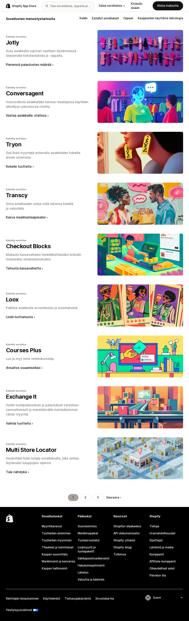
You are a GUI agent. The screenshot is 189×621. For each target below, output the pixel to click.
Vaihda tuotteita (18, 423)
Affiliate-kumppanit (163, 561)
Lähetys (83, 572)
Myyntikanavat (52, 526)
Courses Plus (24, 350)
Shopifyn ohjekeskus (127, 526)
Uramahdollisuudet (162, 533)
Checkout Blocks (28, 246)
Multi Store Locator (31, 449)
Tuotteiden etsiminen (56, 533)
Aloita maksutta (167, 5)
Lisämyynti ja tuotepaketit (87, 549)
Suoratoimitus (87, 526)
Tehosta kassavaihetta (23, 268)
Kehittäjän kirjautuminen (22, 598)
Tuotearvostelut (88, 540)
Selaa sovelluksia (110, 5)
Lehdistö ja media (161, 547)
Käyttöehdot (51, 598)
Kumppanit (157, 554)
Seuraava (112, 497)
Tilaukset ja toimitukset (57, 547)
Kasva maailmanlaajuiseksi (26, 217)
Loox (12, 299)
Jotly (12, 42)
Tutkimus (120, 554)
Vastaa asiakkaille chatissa (26, 115)
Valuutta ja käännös (91, 579)
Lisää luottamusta (19, 317)
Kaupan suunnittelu (55, 554)
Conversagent (25, 93)
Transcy (17, 195)
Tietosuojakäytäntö (78, 598)
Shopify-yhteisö (124, 540)
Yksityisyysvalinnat (19, 610)
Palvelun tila (158, 575)
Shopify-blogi (123, 547)
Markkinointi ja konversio (58, 561)
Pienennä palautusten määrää (28, 65)
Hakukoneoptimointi (91, 565)
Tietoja (154, 526)
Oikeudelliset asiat (162, 568)
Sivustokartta (104, 598)
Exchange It (21, 396)
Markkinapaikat (88, 533)
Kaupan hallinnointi (54, 568)
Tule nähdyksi (16, 472)
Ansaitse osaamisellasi (23, 368)
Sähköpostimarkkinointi (93, 558)
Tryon (13, 144)
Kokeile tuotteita (19, 166)
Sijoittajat (156, 540)
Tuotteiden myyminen (57, 540)
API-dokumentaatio (127, 533)
